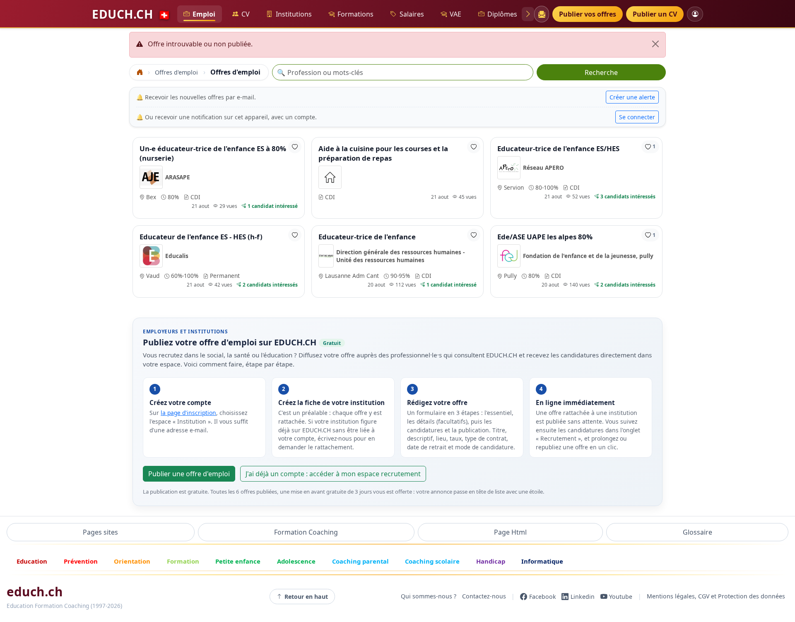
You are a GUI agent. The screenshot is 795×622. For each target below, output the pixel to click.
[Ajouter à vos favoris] (294, 146)
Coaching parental (360, 561)
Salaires (412, 14)
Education (32, 561)
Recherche (601, 72)
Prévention (81, 561)
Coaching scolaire (432, 561)
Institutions (294, 14)
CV (245, 14)
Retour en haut (306, 596)
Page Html (510, 532)
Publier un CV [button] (655, 14)
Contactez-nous (484, 596)
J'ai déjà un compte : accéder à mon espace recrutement (333, 473)
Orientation (132, 561)
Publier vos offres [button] (587, 14)
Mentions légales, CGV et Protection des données (716, 596)
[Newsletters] (541, 14)
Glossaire (697, 532)
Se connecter (637, 117)
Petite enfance (237, 561)
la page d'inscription (188, 413)
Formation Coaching (306, 532)
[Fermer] (655, 43)
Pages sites (100, 532)
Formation (183, 561)
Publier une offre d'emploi (189, 473)
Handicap (490, 561)
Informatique (542, 561)
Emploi (204, 14)
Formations (355, 14)
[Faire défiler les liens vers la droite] (528, 14)
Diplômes (502, 14)
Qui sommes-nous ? (428, 596)
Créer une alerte (632, 97)
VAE (455, 14)
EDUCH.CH (131, 14)
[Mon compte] (695, 14)
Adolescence (296, 561)
